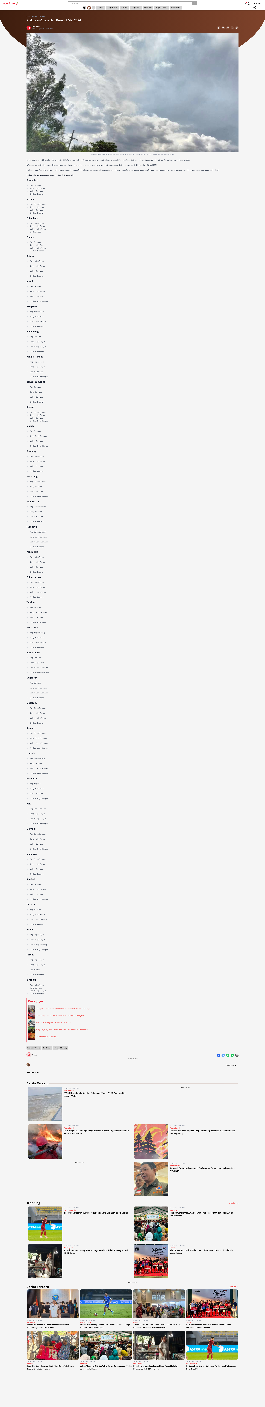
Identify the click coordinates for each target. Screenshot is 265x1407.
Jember (136, 1322)
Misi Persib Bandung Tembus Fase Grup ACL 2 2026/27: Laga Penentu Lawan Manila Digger (105, 1326)
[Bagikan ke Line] (228, 28)
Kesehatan (148, 8)
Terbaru (101, 8)
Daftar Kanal (175, 8)
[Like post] (28, 1054)
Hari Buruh (47, 1048)
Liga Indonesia (70, 1210)
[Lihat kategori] (255, 7)
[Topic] (93, 8)
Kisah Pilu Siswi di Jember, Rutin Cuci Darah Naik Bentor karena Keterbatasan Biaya (50, 1367)
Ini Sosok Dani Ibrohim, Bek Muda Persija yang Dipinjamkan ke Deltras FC (211, 1367)
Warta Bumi (42, 16)
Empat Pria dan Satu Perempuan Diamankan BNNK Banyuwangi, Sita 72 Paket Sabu (48, 1326)
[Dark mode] (249, 3)
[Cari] (194, 3)
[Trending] (84, 8)
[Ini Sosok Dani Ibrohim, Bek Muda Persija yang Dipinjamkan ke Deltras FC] (45, 1224)
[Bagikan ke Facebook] (219, 28)
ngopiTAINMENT (161, 8)
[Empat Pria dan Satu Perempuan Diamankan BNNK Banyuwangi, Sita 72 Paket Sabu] (53, 1303)
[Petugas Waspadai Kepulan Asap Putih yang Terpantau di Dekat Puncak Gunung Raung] (151, 1141)
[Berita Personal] (89, 8)
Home (28, 16)
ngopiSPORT (136, 8)
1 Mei (56, 1048)
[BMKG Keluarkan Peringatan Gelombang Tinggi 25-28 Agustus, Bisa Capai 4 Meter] (45, 1104)
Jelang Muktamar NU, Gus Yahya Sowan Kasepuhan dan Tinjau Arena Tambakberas (106, 1367)
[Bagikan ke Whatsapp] (232, 28)
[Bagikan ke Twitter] (223, 28)
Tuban (172, 1248)
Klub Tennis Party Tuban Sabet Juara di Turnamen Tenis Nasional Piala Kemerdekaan (208, 1326)
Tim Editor (230, 1065)
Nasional (124, 8)
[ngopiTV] (245, 3)
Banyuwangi (31, 1322)
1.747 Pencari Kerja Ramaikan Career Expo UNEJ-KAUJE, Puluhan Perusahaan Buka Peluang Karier (157, 1326)
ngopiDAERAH (112, 8)
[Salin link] (236, 28)
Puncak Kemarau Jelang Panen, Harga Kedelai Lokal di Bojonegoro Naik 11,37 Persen (155, 1367)
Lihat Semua (233, 1203)
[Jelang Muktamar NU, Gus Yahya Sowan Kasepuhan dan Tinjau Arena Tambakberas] (151, 1224)
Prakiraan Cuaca (33, 1048)
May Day (63, 1048)
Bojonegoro (68, 1248)
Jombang (173, 1210)
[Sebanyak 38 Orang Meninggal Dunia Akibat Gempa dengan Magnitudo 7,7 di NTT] (151, 1179)
